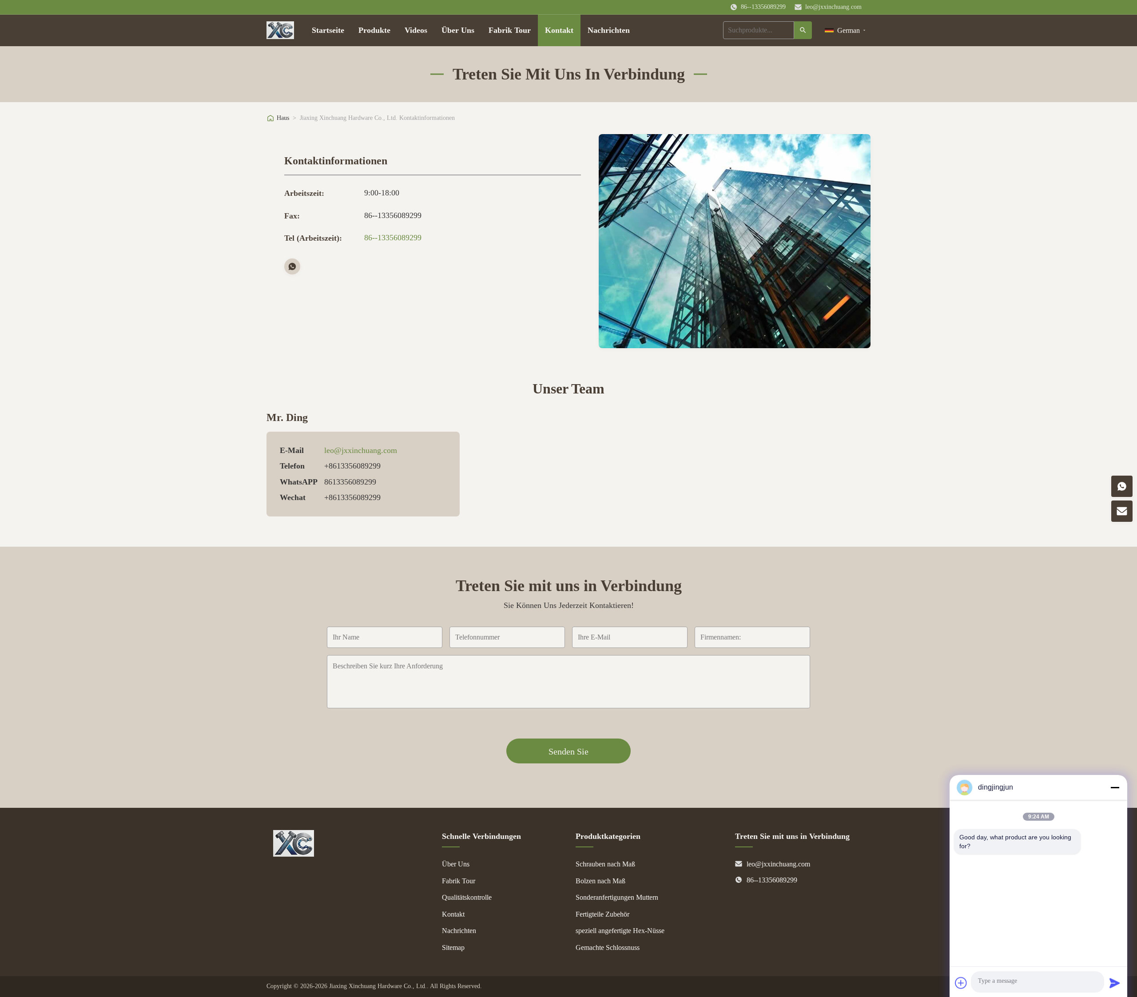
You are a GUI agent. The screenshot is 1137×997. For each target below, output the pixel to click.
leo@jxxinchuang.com (833, 7)
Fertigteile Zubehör (602, 914)
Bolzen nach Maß (600, 881)
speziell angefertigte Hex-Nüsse (620, 930)
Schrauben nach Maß (605, 864)
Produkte (374, 30)
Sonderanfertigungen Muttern (617, 897)
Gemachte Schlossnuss (608, 947)
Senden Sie (568, 751)
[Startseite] (280, 30)
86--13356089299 (392, 237)
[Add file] (961, 983)
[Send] (1115, 983)
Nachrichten (609, 30)
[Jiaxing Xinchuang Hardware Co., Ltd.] (293, 854)
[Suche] (803, 30)
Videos (416, 30)
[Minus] (1114, 787)
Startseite (328, 30)
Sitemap (453, 947)
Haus (283, 118)
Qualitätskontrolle (467, 897)
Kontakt (559, 30)
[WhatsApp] (292, 266)
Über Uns (457, 30)
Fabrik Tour (510, 30)
